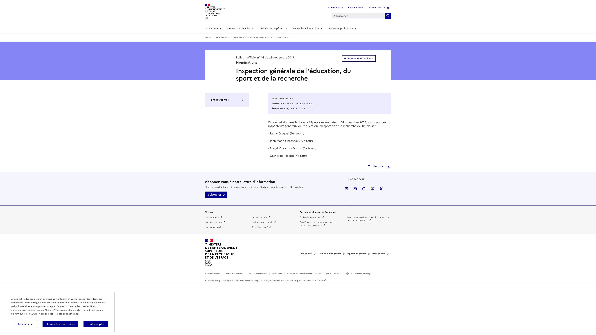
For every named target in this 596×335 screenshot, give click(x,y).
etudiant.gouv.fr (377, 7)
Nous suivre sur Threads (372, 189)
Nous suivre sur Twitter (381, 189)
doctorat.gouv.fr (259, 217)
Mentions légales (212, 273)
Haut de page (381, 166)
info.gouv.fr (306, 253)
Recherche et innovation (306, 28)
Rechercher (388, 16)
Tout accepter (95, 324)
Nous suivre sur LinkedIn (346, 189)
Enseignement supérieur (271, 28)
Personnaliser (26, 324)
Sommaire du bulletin (360, 58)
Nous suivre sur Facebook (364, 189)
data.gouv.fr (379, 253)
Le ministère (211, 28)
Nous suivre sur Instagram (355, 189)
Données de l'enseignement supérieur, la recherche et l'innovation (318, 224)
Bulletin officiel (355, 7)
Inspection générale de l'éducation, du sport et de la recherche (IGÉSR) (368, 219)
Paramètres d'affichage (360, 273)
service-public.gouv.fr (330, 253)
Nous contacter (333, 273)
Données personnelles (258, 273)
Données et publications (340, 28)
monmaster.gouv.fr (213, 227)
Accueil (208, 37)
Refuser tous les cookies (60, 324)
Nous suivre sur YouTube (346, 200)
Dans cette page (220, 100)
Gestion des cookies (234, 273)
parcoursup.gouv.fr (213, 222)
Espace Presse (335, 7)
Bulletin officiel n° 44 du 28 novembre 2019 (253, 37)
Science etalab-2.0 (315, 280)
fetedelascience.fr (260, 227)
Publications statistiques (310, 217)
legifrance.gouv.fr (357, 253)
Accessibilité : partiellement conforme (304, 273)
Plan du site (277, 273)
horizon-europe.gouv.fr (262, 222)
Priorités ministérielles (238, 28)
